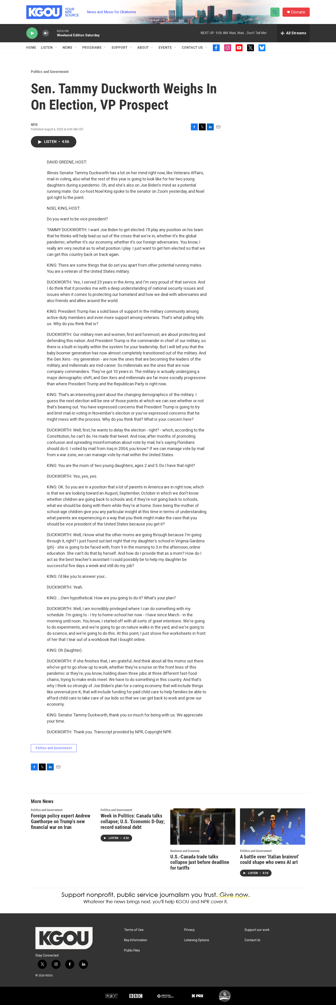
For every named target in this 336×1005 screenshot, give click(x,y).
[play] (32, 33)
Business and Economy (185, 851)
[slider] (53, 33)
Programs (92, 47)
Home (31, 47)
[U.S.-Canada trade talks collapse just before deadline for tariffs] (202, 826)
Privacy (189, 930)
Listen (47, 47)
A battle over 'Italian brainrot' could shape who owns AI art (269, 859)
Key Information (135, 940)
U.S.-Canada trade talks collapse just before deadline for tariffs (199, 862)
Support (120, 47)
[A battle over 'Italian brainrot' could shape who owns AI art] (272, 826)
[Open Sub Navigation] (56, 47)
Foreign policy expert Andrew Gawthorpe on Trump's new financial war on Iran (60, 821)
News (67, 47)
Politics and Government (50, 71)
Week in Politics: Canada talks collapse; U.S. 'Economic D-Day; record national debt (133, 821)
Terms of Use (134, 930)
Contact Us (192, 47)
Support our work (257, 930)
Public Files (132, 950)
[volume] (46, 33)
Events (165, 47)
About (143, 47)
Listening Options (196, 940)
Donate (298, 12)
